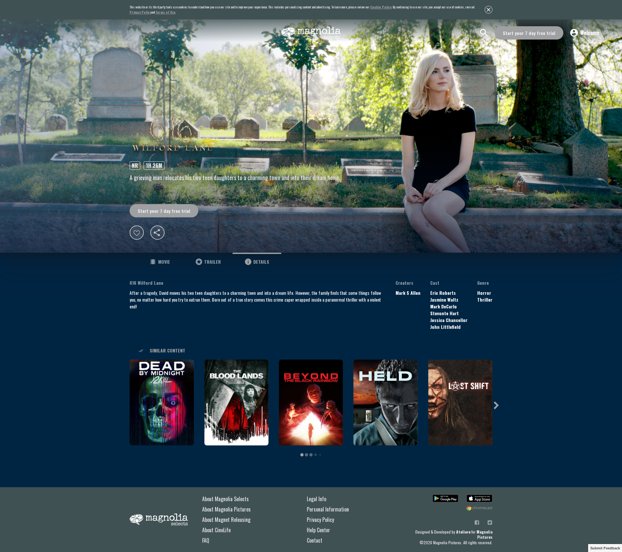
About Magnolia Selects (225, 499)
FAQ (205, 540)
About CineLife (216, 530)
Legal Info (316, 499)
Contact (314, 540)
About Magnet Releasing (226, 519)
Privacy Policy (320, 519)
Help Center (318, 530)
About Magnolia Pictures (226, 509)
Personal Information (328, 509)
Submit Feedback (605, 548)
